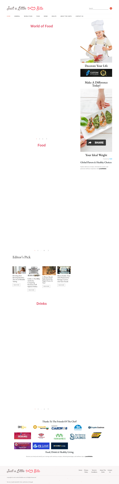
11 (44, 250)
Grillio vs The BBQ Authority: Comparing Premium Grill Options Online (34, 282)
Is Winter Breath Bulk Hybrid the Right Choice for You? (47, 280)
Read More (16, 285)
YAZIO (110, 159)
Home (80, 470)
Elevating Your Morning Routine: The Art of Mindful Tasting (19, 278)
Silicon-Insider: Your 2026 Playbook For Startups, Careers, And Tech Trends (63, 278)
